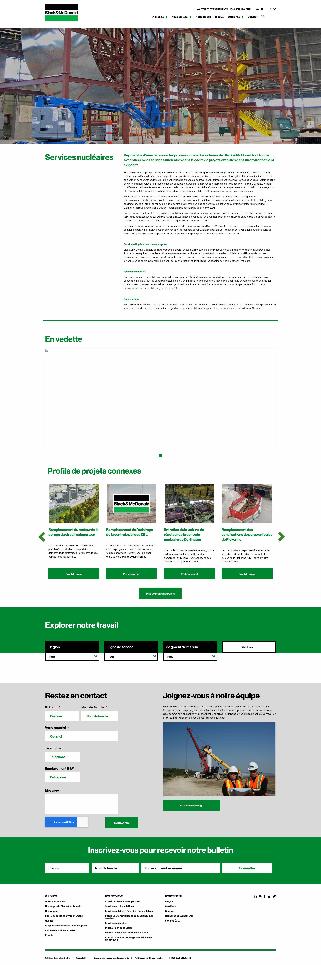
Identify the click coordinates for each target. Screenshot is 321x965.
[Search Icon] (262, 16)
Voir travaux (249, 647)
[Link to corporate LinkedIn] (257, 9)
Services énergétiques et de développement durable (130, 917)
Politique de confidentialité (57, 958)
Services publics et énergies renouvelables (129, 911)
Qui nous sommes (55, 901)
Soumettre (122, 823)
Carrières (234, 16)
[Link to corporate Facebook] (266, 9)
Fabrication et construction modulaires (127, 933)
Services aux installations (119, 906)
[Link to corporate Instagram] (270, 9)
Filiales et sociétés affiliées (60, 930)
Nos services (180, 16)
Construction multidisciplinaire (122, 901)
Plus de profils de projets (160, 593)
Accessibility (82, 958)
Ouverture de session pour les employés (111, 958)
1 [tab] (160, 455)
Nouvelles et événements (212, 9)
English (235, 9)
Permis (49, 935)
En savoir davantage (191, 805)
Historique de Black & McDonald (63, 906)
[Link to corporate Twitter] (274, 9)
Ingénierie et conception (119, 928)
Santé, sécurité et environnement (64, 916)
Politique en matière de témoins (149, 958)
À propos (158, 16)
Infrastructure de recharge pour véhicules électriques (128, 938)
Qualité (49, 921)
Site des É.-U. (172, 921)
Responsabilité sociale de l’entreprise (66, 926)
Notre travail (203, 17)
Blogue (219, 17)
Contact (253, 17)
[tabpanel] (160, 401)
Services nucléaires (116, 923)
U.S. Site (246, 9)
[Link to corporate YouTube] (262, 9)
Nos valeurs (51, 911)
